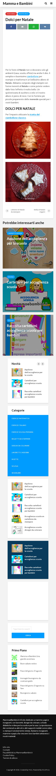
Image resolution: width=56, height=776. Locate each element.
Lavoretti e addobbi (15, 233)
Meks (30, 770)
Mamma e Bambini (17, 3)
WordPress (46, 770)
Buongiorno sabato (28, 693)
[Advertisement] (28, 49)
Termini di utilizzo (10, 758)
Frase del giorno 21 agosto (31, 671)
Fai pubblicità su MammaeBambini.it (17, 752)
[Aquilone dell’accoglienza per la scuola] (28, 248)
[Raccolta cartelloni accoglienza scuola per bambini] (28, 335)
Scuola (10, 277)
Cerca (28, 635)
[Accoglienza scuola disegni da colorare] (17, 529)
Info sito (6, 747)
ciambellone (32, 76)
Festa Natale (11, 14)
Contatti (6, 750)
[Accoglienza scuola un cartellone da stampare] (17, 519)
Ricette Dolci (23, 14)
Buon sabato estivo (28, 663)
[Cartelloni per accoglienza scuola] (28, 291)
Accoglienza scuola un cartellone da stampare (34, 519)
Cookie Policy (8, 755)
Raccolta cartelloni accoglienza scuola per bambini (33, 394)
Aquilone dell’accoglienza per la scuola (33, 372)
